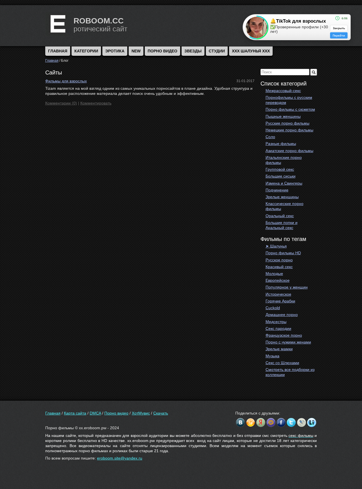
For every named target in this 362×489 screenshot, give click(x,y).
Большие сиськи (281, 176)
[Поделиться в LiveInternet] (311, 422)
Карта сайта (75, 413)
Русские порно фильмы (287, 123)
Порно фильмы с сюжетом (290, 109)
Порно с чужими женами (288, 342)
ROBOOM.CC (99, 20)
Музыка (272, 356)
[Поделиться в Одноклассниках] (250, 422)
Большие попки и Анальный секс (282, 225)
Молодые (274, 273)
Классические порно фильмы (284, 206)
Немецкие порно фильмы (289, 130)
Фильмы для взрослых (66, 81)
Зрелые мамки (279, 349)
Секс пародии (278, 328)
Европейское (278, 280)
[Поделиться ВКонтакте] (240, 422)
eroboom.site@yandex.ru (119, 458)
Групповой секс (280, 169)
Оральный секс (280, 215)
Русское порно (279, 260)
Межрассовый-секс (283, 90)
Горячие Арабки (280, 301)
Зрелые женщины (282, 197)
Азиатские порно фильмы (289, 150)
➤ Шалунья (276, 246)
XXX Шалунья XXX (251, 51)
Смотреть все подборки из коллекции (290, 372)
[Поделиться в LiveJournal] (301, 422)
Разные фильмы (281, 143)
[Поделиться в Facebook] (281, 422)
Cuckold (273, 308)
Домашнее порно (282, 314)
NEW (136, 51)
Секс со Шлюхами (282, 362)
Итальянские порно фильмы (284, 160)
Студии (217, 51)
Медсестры (276, 321)
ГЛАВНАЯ (57, 51)
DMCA (95, 413)
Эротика (114, 51)
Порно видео (162, 51)
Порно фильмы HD (283, 253)
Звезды (193, 51)
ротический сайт (100, 29)
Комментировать (95, 103)
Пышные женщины (283, 116)
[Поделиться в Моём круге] (260, 422)
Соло (270, 136)
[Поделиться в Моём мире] (270, 422)
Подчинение (277, 190)
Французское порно (284, 335)
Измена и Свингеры (284, 183)
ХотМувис (141, 413)
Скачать (160, 413)
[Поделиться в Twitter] (291, 422)
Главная (53, 413)
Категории (86, 51)
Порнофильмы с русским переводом (289, 100)
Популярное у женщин (287, 287)
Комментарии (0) (61, 103)
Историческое (278, 294)
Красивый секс (279, 266)
